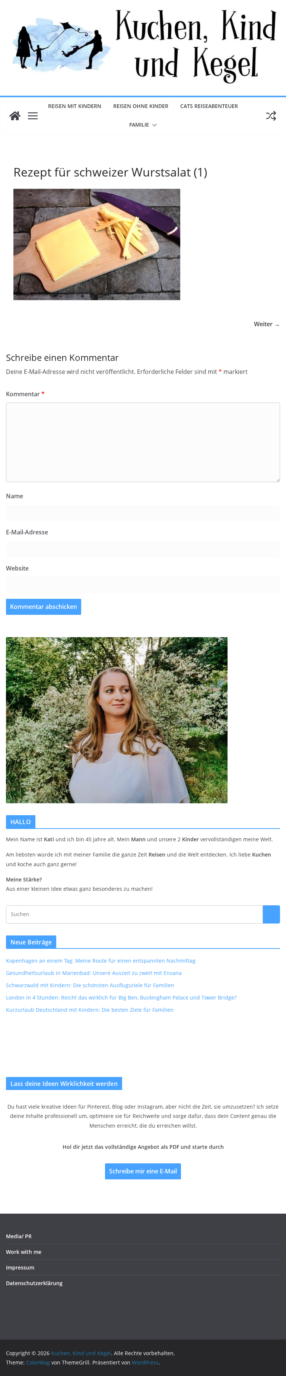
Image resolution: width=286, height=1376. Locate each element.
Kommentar (25, 394)
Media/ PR (19, 1236)
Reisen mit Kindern (74, 105)
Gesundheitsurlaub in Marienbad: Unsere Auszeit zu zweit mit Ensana (94, 972)
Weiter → (267, 324)
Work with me (23, 1251)
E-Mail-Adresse (27, 532)
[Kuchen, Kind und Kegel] (15, 116)
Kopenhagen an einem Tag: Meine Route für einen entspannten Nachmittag (101, 960)
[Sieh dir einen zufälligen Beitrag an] (271, 116)
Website (17, 568)
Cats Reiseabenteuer (209, 105)
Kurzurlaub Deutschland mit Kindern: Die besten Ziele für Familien (90, 1009)
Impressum (20, 1267)
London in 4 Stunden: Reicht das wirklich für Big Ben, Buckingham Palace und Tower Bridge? (121, 997)
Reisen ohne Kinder (140, 105)
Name (14, 496)
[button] (153, 125)
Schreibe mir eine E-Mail (143, 1171)
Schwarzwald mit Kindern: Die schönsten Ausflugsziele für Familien (90, 985)
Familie (139, 124)
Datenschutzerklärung (34, 1283)
